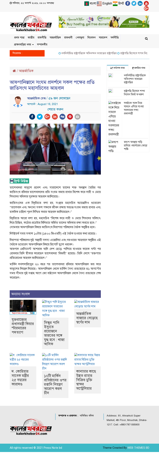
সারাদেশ (103, 37)
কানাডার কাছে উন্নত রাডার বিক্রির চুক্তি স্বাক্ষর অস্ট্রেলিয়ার (86, 380)
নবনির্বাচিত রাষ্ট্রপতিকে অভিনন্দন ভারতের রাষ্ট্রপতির (84, 53)
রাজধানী (68, 37)
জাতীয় (31, 37)
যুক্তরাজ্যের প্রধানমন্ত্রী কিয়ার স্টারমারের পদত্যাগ (23, 326)
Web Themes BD (138, 447)
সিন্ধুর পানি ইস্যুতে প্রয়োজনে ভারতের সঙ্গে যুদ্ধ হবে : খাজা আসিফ (54, 333)
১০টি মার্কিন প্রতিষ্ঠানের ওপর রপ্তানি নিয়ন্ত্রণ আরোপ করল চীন (55, 384)
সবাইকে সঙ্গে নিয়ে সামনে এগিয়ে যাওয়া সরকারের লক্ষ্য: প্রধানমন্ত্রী (134, 108)
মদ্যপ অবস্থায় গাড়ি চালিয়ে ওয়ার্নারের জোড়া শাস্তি (135, 145)
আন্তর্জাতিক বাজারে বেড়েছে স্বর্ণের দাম (87, 317)
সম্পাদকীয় (42, 44)
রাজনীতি (42, 37)
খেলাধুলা (80, 37)
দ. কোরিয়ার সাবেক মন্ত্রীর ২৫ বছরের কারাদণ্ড (20, 377)
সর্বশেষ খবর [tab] (119, 68)
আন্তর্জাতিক (55, 37)
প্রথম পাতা (19, 37)
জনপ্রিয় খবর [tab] (139, 68)
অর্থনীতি (115, 37)
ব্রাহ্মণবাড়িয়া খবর (23, 44)
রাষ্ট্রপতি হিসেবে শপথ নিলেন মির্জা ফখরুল (134, 92)
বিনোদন (91, 37)
